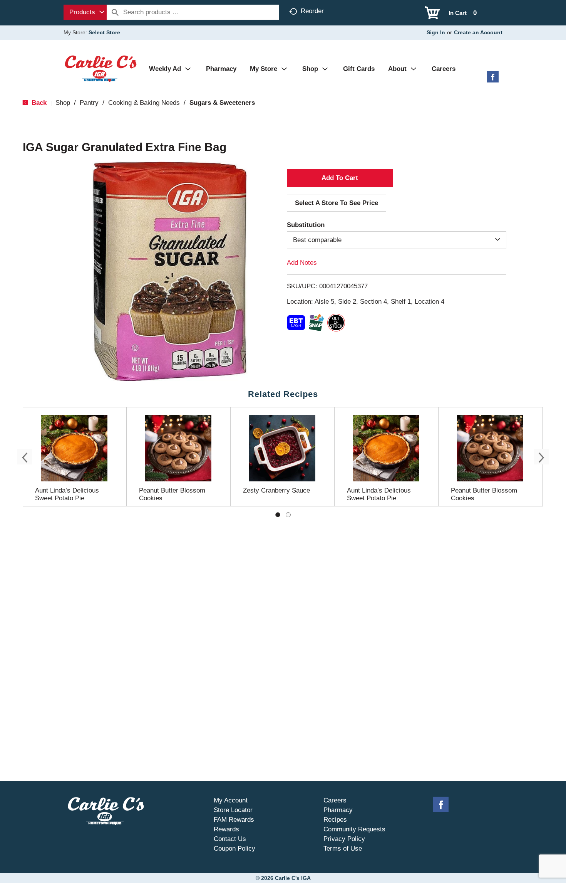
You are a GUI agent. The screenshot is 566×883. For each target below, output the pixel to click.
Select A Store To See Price (336, 203)
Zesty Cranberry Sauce (276, 490)
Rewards (226, 829)
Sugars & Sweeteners (222, 102)
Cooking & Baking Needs (144, 102)
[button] (340, 178)
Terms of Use (342, 848)
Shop (62, 102)
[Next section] (541, 456)
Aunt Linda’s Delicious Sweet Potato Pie (67, 494)
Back (38, 102)
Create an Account (478, 32)
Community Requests (354, 829)
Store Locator (233, 810)
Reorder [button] (312, 11)
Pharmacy (338, 810)
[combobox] (85, 12)
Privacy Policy (344, 839)
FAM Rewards (234, 819)
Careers (335, 800)
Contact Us (230, 839)
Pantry (89, 102)
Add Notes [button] (302, 262)
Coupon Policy (234, 848)
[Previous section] (24, 456)
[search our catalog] (115, 12)
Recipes (335, 819)
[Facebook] (493, 79)
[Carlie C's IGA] (101, 68)
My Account (231, 800)
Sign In (436, 32)
